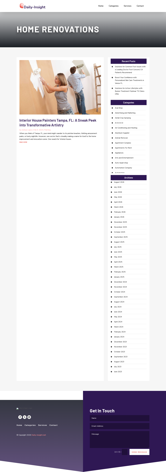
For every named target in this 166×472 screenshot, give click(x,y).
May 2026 (118, 197)
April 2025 (118, 262)
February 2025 (119, 272)
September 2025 (120, 237)
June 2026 (118, 192)
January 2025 (119, 277)
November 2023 (120, 347)
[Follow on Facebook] (20, 417)
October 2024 (119, 292)
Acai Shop (119, 108)
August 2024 (119, 302)
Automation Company (123, 168)
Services (127, 6)
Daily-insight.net (39, 435)
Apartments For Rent (123, 148)
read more (23, 142)
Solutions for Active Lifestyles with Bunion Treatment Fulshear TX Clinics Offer (129, 91)
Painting (47, 130)
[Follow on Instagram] (29, 417)
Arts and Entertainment (124, 158)
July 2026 (117, 187)
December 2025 (120, 222)
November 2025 (120, 227)
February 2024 (119, 332)
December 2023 (120, 342)
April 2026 (118, 202)
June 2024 (118, 312)
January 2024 (119, 337)
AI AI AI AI (119, 123)
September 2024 (120, 297)
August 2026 (119, 182)
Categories (113, 6)
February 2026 (119, 212)
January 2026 (119, 217)
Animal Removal (121, 138)
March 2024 (118, 327)
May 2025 (118, 257)
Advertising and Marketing (125, 113)
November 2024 (120, 287)
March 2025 (118, 267)
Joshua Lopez (27, 130)
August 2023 (119, 362)
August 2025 (119, 242)
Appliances (119, 153)
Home (100, 6)
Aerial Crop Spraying (123, 118)
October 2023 (119, 352)
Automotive (119, 173)
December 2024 (120, 282)
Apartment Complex (123, 143)
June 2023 (118, 372)
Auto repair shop (121, 163)
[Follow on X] (24, 417)
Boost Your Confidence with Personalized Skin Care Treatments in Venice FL (129, 80)
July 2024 (117, 307)
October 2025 (119, 232)
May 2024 (118, 317)
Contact (140, 6)
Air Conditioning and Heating (126, 128)
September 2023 (120, 357)
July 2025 (117, 247)
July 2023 (117, 367)
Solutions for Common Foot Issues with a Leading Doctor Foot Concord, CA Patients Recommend (130, 70)
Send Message (139, 452)
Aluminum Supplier (122, 133)
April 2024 (118, 322)
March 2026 (118, 207)
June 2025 (118, 252)
